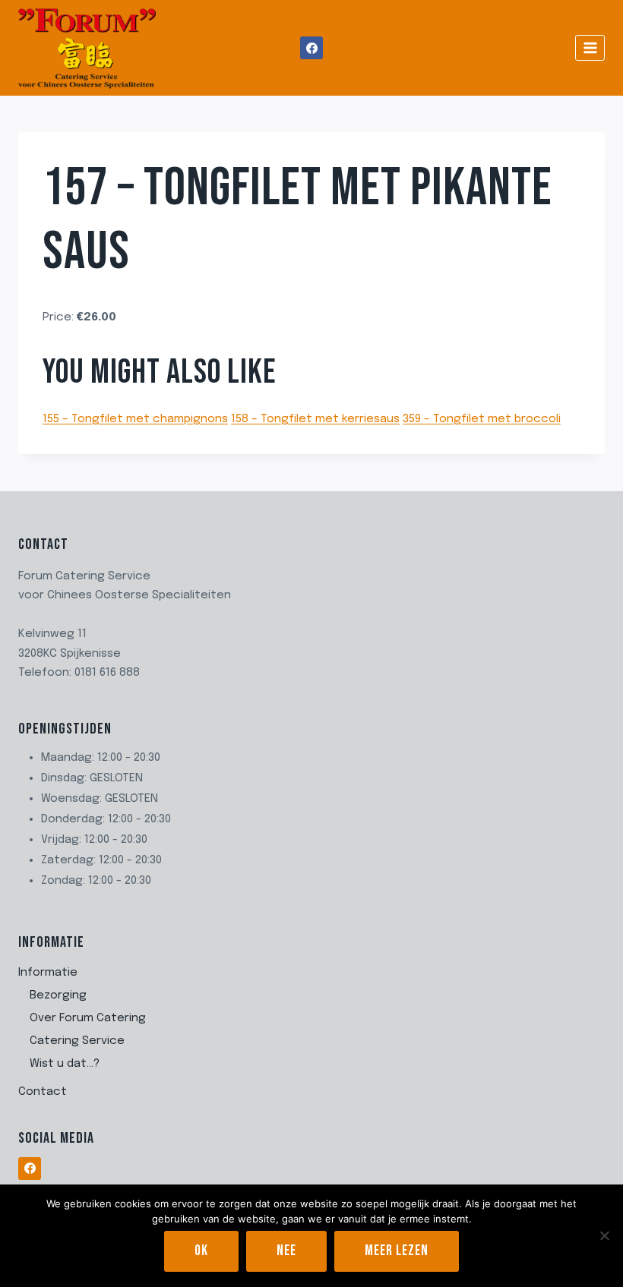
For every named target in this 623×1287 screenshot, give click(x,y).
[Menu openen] (590, 47)
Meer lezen (397, 1251)
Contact (42, 1092)
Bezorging (58, 995)
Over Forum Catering (88, 1018)
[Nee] (604, 1235)
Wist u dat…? (65, 1064)
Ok (201, 1251)
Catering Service (77, 1041)
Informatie (47, 973)
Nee (286, 1251)
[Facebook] (311, 47)
